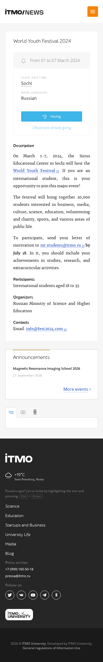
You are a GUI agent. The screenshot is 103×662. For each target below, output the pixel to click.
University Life (17, 534)
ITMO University (34, 643)
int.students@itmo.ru (60, 245)
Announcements (31, 357)
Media (10, 544)
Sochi (26, 83)
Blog (9, 553)
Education (14, 515)
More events (75, 389)
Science (12, 506)
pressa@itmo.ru (17, 576)
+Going (55, 116)
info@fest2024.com (44, 329)
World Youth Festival (34, 171)
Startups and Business (25, 525)
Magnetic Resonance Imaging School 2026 (46, 368)
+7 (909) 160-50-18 (19, 569)
